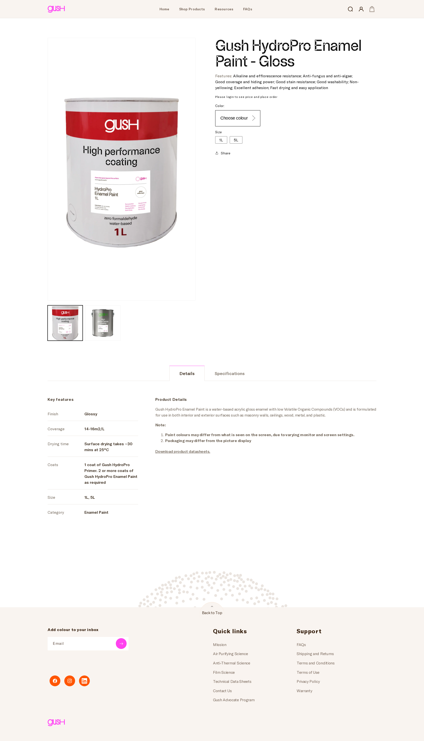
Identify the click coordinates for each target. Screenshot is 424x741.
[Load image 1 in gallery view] (65, 322)
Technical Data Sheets (232, 681)
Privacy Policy (308, 681)
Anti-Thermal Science (231, 662)
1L (221, 139)
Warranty (304, 690)
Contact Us (222, 690)
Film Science (224, 672)
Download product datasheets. (182, 451)
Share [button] (225, 153)
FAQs (301, 644)
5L (236, 139)
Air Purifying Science (230, 653)
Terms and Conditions (316, 662)
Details (187, 373)
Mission (219, 644)
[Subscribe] (121, 643)
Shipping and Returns (315, 653)
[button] (350, 9)
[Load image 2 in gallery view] (102, 322)
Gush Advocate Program (233, 699)
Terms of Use (308, 672)
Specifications (230, 373)
